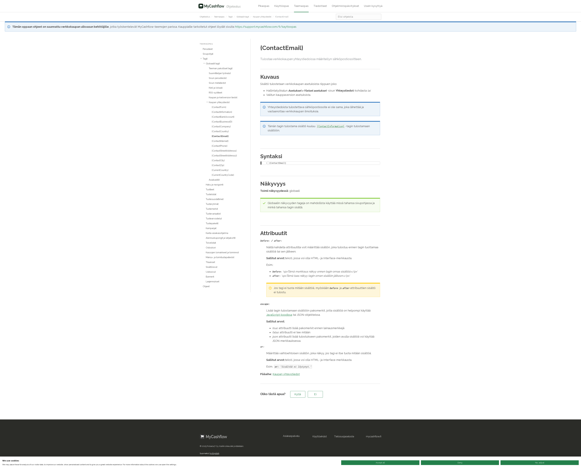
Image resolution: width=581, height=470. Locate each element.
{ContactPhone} (219, 146)
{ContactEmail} (281, 17)
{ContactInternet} (220, 141)
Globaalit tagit (243, 17)
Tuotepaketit (212, 223)
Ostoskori (211, 247)
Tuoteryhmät (212, 204)
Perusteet (208, 49)
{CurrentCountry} (220, 170)
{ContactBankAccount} (223, 116)
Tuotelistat (211, 194)
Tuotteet (210, 189)
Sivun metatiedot (217, 83)
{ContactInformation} (222, 112)
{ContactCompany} (221, 126)
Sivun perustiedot (217, 78)
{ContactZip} (218, 165)
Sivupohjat (208, 54)
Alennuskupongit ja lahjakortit (220, 238)
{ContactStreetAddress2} (224, 155)
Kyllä (297, 394)
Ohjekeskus (205, 17)
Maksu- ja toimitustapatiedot (220, 257)
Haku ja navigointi (214, 184)
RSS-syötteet (215, 92)
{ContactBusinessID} (222, 121)
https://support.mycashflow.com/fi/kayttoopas (265, 26)
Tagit (230, 17)
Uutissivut (211, 271)
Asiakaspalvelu (291, 436)
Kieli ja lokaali (216, 87)
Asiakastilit (214, 179)
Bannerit (210, 276)
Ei (315, 394)
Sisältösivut (211, 267)
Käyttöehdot (319, 436)
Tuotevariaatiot (213, 213)
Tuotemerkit (212, 209)
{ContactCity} (218, 160)
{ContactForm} (219, 107)
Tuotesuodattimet (214, 199)
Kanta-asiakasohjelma (217, 233)
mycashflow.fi (373, 436)
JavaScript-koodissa (279, 314)
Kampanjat (211, 228)
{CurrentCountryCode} (223, 175)
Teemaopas (219, 17)
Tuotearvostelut (214, 218)
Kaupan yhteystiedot (262, 17)
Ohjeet (206, 286)
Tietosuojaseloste (344, 436)
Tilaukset (210, 262)
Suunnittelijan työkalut (220, 73)
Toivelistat (211, 242)
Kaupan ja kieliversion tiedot (223, 97)
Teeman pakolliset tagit (220, 68)
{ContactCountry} (220, 131)
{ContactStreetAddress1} (224, 150)
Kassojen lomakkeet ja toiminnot (222, 252)
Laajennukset (212, 281)
